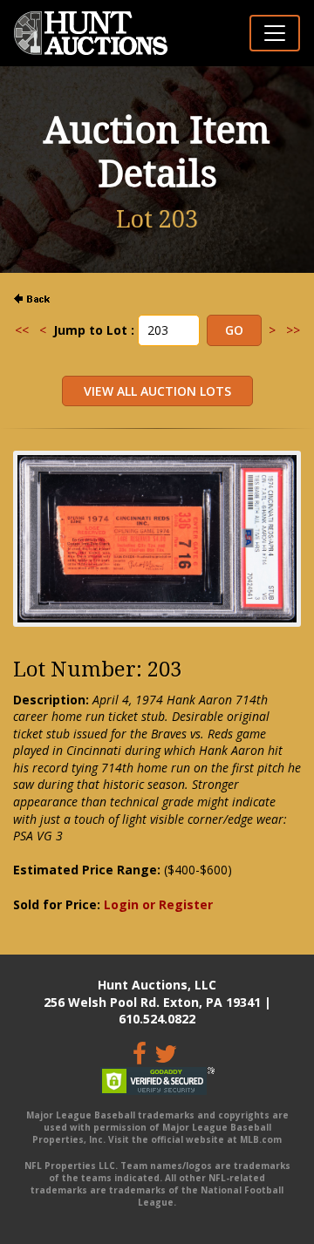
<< (22, 330)
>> (293, 330)
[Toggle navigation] (274, 33)
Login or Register (158, 904)
